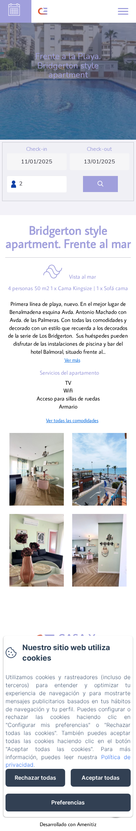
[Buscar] (100, 184)
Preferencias (68, 802)
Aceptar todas (101, 777)
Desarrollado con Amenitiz (68, 824)
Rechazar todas (35, 777)
